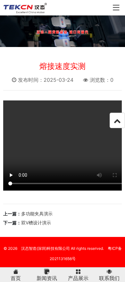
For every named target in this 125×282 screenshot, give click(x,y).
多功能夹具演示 (37, 213)
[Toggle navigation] (116, 8)
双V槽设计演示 (36, 222)
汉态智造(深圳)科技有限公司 (45, 248)
